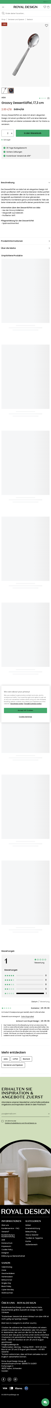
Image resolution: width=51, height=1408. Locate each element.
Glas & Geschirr (32, 556)
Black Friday (6, 608)
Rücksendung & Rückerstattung (8, 557)
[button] (45, 7)
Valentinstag (6, 588)
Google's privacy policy (33, 704)
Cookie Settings (25, 717)
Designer (5, 574)
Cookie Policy (7, 571)
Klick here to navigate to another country (18, 644)
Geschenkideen (8, 595)
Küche (28, 563)
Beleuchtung (31, 553)
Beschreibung (7, 182)
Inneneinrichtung (33, 550)
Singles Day (6, 605)
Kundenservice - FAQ (10, 550)
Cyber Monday (7, 611)
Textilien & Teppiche (34, 560)
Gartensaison (7, 598)
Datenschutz (6, 564)
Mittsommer (6, 601)
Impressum (6, 568)
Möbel (28, 547)
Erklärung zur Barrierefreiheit (13, 577)
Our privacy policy (17, 704)
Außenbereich (32, 566)
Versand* (5, 553)
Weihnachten (7, 614)
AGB (3, 561)
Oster (3, 592)
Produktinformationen (12, 241)
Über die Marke (8, 248)
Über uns (5, 547)
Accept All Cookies (25, 710)
